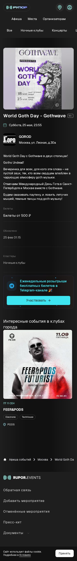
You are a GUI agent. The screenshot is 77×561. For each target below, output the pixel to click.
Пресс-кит (12, 522)
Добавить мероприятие (24, 501)
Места (32, 19)
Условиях (25, 555)
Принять (64, 553)
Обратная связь (17, 490)
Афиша (16, 19)
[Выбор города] (60, 7)
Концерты (59, 30)
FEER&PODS (13, 409)
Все (9, 30)
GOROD (25, 136)
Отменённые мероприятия (26, 511)
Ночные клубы (32, 30)
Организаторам (54, 19)
